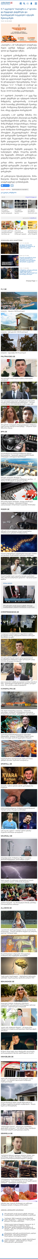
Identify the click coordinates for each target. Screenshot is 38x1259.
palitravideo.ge (8, 356)
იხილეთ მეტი (31, 281)
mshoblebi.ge (7, 1057)
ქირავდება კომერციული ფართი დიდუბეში (6, 211)
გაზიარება (6, 185)
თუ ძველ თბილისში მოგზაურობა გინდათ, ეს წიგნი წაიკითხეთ (27, 246)
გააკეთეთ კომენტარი (8, 192)
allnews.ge (6, 908)
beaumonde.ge (7, 981)
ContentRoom (32, 218)
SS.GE (3, 197)
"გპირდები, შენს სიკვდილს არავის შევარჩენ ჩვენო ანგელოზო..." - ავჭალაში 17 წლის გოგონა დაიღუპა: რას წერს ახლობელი (19, 1220)
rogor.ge (5, 509)
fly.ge (4, 289)
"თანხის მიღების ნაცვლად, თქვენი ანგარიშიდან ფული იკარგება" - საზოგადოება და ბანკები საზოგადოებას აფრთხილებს (20, 1241)
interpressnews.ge (10, 612)
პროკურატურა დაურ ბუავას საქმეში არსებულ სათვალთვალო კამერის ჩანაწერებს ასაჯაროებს (20, 1214)
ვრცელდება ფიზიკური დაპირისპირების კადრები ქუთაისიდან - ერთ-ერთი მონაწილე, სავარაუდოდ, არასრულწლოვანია (20, 1235)
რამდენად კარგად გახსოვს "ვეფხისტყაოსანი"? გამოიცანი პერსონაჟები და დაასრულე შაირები (28, 272)
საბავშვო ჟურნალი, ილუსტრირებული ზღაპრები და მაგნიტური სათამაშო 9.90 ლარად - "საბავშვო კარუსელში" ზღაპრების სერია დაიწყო (7, 232)
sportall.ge (6, 764)
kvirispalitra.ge (8, 689)
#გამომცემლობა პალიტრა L (20, 189)
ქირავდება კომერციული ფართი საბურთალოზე (19, 211)
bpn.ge (4, 432)
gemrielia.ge (6, 1133)
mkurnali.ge (6, 836)
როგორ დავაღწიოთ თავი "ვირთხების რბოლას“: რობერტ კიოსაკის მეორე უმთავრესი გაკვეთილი (27, 259)
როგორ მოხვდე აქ (31, 197)
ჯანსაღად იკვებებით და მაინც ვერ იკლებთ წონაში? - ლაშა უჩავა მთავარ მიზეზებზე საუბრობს (20, 232)
